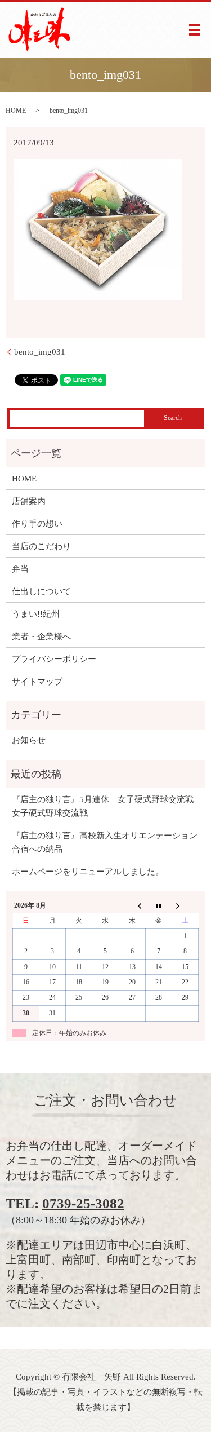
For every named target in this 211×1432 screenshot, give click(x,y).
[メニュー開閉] (194, 30)
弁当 (20, 568)
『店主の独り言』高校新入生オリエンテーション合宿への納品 (104, 842)
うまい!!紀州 (36, 613)
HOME (16, 110)
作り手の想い (37, 523)
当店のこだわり (41, 546)
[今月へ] (158, 906)
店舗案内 (29, 501)
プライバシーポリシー (54, 659)
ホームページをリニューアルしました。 (88, 871)
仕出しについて (41, 591)
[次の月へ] (185, 906)
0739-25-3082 (83, 1203)
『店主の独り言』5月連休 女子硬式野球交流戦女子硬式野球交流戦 (103, 806)
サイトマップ (37, 681)
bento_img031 (39, 351)
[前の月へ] (132, 906)
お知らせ (29, 740)
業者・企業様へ (41, 636)
